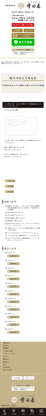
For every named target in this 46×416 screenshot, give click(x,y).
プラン (32, 414)
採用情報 (6, 348)
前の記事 (9, 186)
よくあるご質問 (8, 351)
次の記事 (9, 191)
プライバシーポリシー (10, 354)
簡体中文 (6, 362)
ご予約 (23, 414)
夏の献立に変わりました (15, 221)
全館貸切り (6, 343)
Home (3, 62)
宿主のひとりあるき (12, 62)
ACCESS (13, 414)
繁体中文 (6, 359)
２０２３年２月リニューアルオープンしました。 (23, 233)
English (5, 356)
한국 (4, 364)
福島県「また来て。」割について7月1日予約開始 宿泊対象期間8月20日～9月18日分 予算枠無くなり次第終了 (24, 208)
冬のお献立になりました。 (16, 215)
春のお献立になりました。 (16, 212)
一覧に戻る (10, 181)
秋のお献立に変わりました (16, 218)
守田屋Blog (6, 367)
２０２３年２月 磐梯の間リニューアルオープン (23, 235)
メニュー (41, 414)
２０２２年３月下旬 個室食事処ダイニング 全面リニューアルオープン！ (23, 239)
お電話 (5, 414)
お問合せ (6, 346)
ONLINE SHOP (7, 370)
